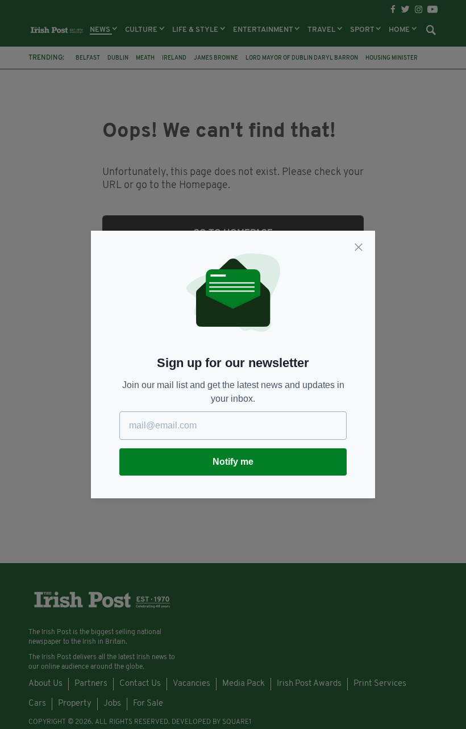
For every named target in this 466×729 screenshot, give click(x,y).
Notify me (233, 461)
